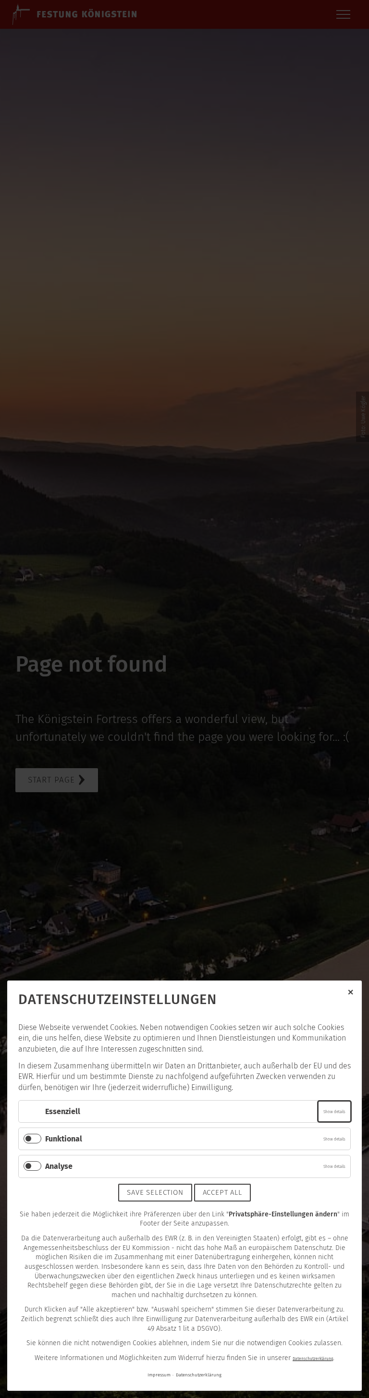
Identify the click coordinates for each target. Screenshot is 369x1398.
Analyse (59, 1166)
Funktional (63, 1138)
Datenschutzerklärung (313, 1358)
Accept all (222, 1192)
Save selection (155, 1192)
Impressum (159, 1375)
